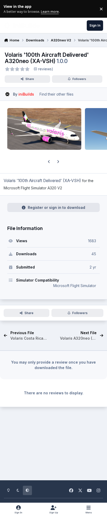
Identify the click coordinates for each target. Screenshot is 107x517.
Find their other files (56, 94)
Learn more (10, 9)
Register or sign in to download (56, 207)
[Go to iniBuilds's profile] (7, 94)
